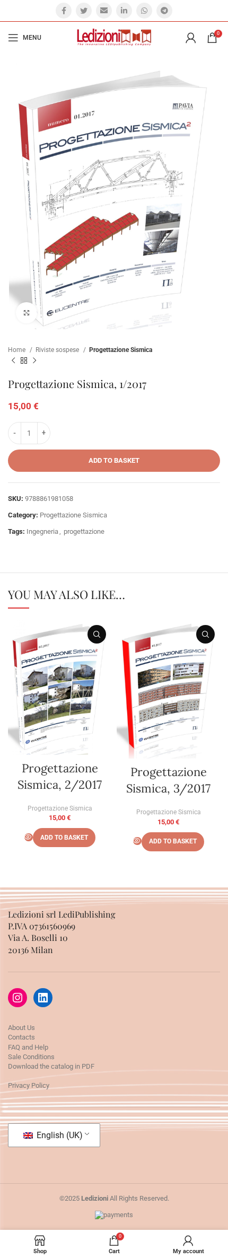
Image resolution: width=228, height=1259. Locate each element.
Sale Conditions (31, 1057)
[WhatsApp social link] (144, 11)
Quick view (96, 634)
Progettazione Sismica (120, 350)
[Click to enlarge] (26, 312)
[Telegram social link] (164, 11)
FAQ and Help (28, 1047)
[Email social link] (104, 11)
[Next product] (34, 361)
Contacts (21, 1037)
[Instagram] (17, 997)
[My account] (190, 37)
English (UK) (58, 1135)
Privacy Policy (28, 1085)
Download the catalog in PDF (51, 1066)
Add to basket (114, 460)
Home (17, 350)
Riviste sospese (58, 350)
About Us (21, 1028)
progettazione (84, 531)
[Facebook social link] (64, 11)
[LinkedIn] (42, 997)
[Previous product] (13, 361)
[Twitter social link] (84, 11)
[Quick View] (28, 837)
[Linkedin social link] (124, 11)
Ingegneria (42, 531)
